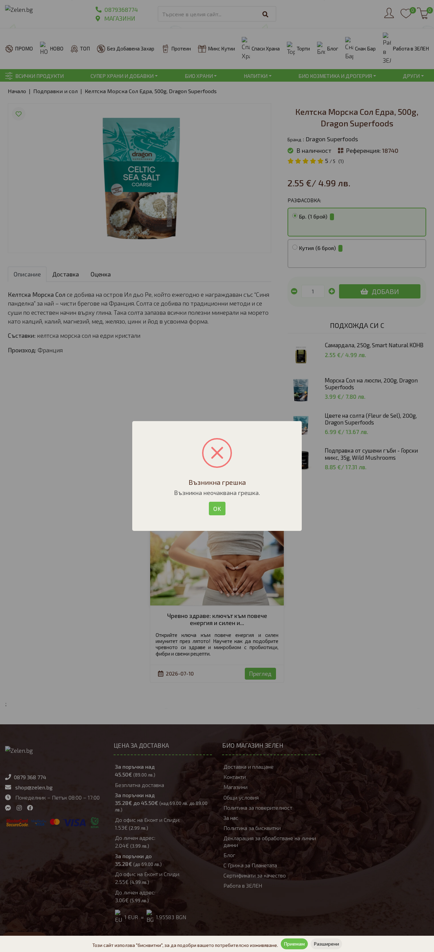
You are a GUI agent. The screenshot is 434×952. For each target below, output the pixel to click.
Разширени (326, 944)
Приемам (294, 944)
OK (217, 508)
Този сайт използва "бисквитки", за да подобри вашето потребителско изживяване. (185, 945)
